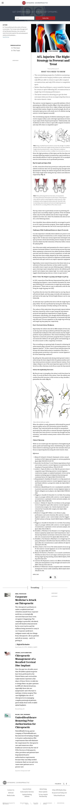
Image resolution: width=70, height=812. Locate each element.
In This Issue (15, 48)
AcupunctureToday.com (59, 793)
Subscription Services (27, 792)
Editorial (10, 793)
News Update (43, 792)
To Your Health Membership (43, 795)
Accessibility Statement (47, 803)
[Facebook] (66, 784)
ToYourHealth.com (59, 795)
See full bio (6, 37)
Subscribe (45, 18)
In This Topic (15, 50)
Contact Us (10, 790)
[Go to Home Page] (35, 3)
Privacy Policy (35, 803)
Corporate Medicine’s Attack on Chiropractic (25, 600)
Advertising (43, 789)
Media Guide (11, 795)
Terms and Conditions (24, 803)
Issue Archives (27, 789)
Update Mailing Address (27, 795)
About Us (27, 803)
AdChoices (45, 803)
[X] (64, 784)
